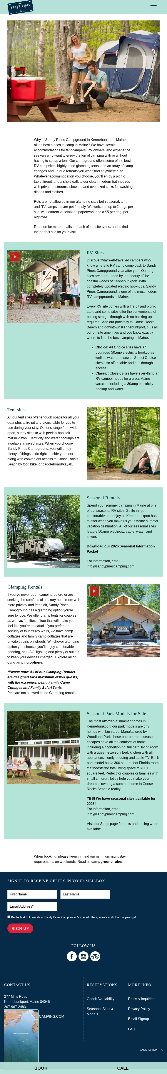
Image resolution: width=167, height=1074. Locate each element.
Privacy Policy (139, 1009)
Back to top (148, 1049)
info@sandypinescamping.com (110, 566)
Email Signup (138, 1019)
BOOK (40, 1068)
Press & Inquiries (141, 999)
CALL (123, 1068)
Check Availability (100, 999)
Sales (104, 824)
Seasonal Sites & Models (100, 1011)
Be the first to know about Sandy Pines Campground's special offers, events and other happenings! (73, 917)
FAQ (131, 1029)
